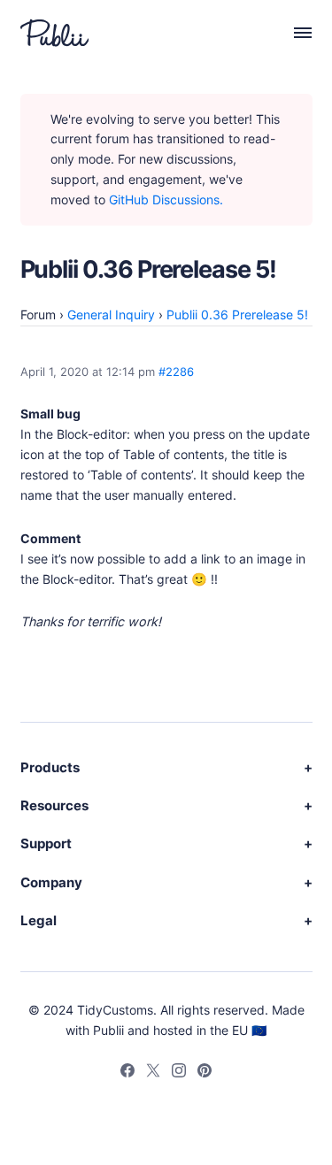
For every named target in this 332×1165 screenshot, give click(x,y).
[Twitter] (153, 1073)
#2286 (176, 372)
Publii (108, 1030)
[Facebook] (127, 1073)
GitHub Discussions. (166, 199)
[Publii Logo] (54, 33)
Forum (38, 314)
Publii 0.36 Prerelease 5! (237, 314)
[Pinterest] (204, 1073)
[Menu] (293, 33)
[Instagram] (179, 1073)
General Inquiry (111, 314)
